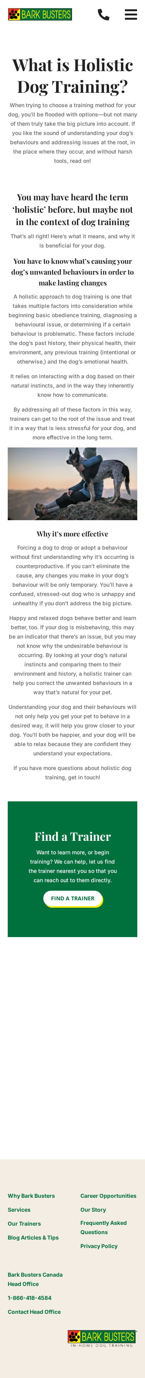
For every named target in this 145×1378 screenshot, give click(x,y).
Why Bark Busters (31, 1195)
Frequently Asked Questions (103, 1227)
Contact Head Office (34, 1311)
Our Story (93, 1209)
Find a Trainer (72, 898)
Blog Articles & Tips (33, 1237)
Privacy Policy (99, 1246)
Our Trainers (24, 1223)
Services (19, 1209)
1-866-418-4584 (29, 1297)
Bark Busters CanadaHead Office (35, 1279)
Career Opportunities (108, 1195)
